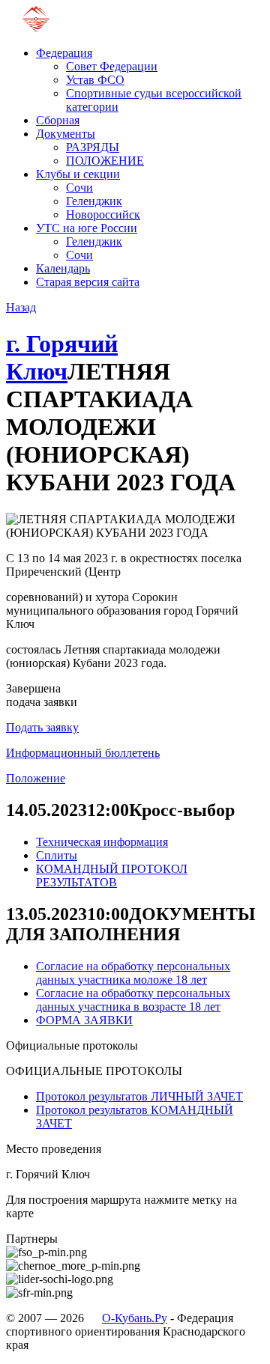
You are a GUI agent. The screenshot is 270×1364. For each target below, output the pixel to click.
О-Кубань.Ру (134, 1318)
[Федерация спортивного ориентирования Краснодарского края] (35, 27)
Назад (21, 307)
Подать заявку (42, 727)
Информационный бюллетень (83, 752)
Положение (35, 778)
